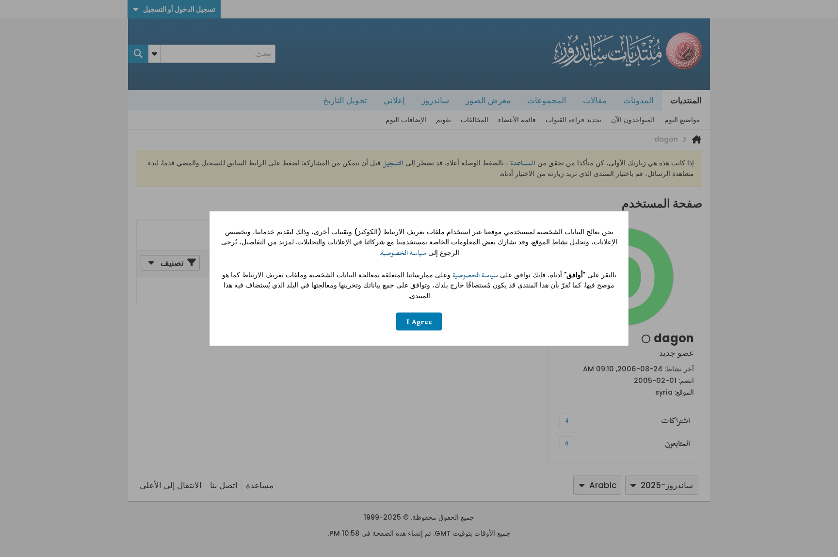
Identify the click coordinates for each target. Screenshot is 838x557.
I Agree (419, 321)
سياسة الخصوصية (403, 253)
